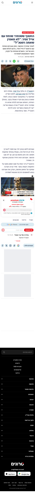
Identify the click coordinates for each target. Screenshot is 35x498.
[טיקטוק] (14, 245)
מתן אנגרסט (20, 94)
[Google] (18, 61)
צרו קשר (20, 482)
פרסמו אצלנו (28, 482)
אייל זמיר (16, 91)
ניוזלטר (17, 373)
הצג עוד (18, 241)
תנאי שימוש (7, 482)
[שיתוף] (2, 61)
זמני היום (14, 482)
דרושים (17, 363)
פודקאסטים (17, 370)
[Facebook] (6, 61)
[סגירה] (3, 200)
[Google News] (18, 245)
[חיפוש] (2, 2)
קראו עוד (8, 192)
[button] (32, 176)
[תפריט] (32, 2)
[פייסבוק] (2, 245)
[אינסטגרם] (10, 245)
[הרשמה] (4, 210)
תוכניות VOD (17, 366)
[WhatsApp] (14, 61)
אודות (14, 485)
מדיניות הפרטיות (22, 485)
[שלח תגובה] (3, 230)
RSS (10, 485)
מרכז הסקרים (17, 360)
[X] (10, 61)
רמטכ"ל (30, 91)
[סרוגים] (17, 464)
